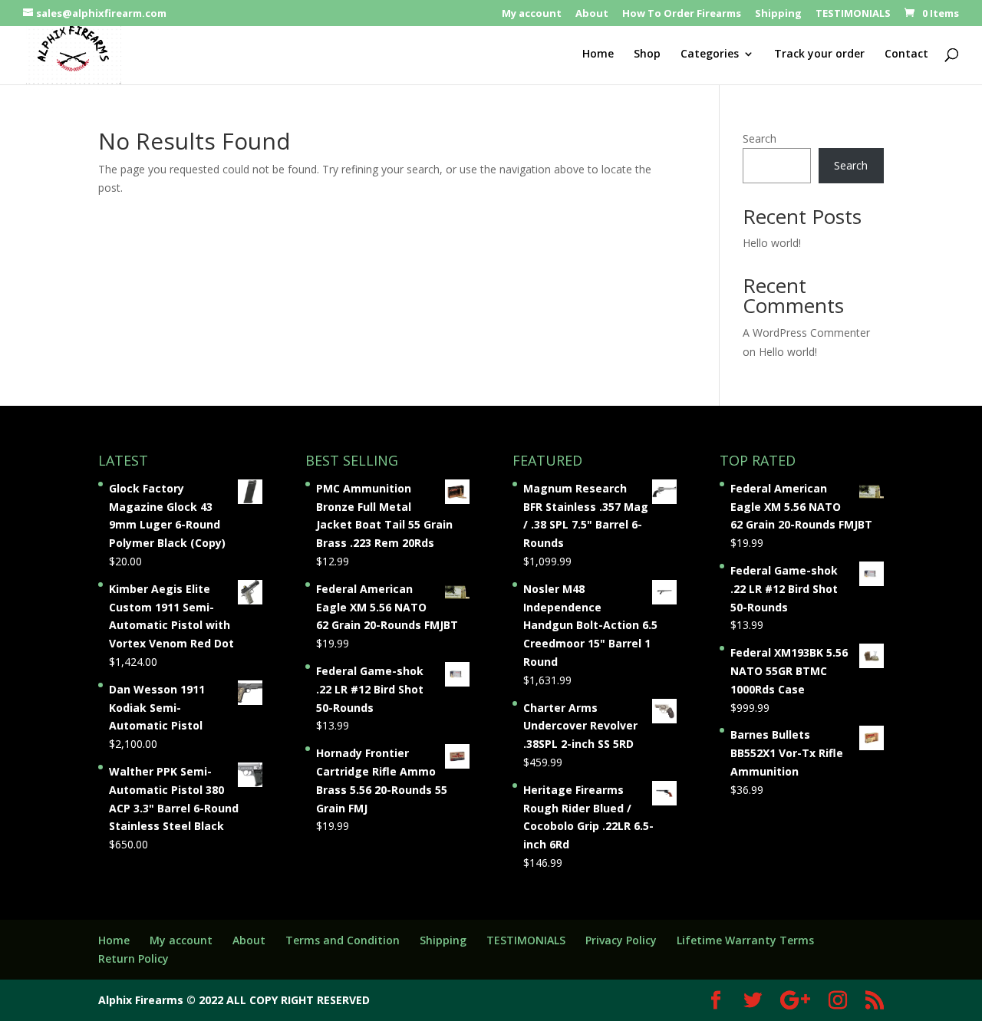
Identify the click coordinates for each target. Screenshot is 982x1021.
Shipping (778, 14)
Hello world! (772, 242)
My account (532, 14)
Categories (709, 54)
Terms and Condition (342, 940)
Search (759, 138)
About (591, 14)
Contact (906, 54)
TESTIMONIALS (853, 14)
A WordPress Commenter (806, 332)
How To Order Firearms (681, 14)
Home (598, 54)
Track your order (819, 54)
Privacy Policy (621, 940)
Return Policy (133, 958)
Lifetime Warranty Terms (745, 940)
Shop (647, 54)
